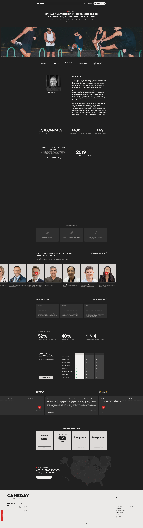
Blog (129, 508)
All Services (118, 517)
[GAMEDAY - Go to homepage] (18, 496)
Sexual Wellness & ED (120, 512)
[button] (87, 3)
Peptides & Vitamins (120, 506)
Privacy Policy (80, 523)
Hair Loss (118, 514)
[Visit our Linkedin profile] (117, 497)
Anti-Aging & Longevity (120, 510)
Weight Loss (118, 508)
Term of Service (75, 523)
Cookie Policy (85, 523)
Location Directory (132, 506)
